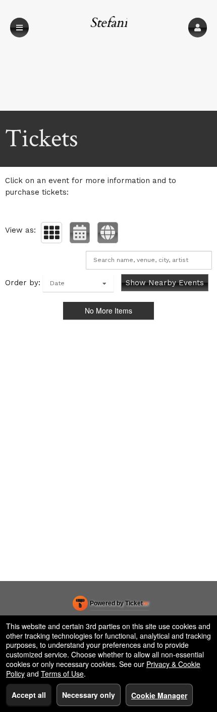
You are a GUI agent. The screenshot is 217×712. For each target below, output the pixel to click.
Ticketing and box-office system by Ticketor (111, 605)
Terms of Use (62, 674)
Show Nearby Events (165, 282)
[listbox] (78, 283)
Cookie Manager (159, 695)
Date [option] (57, 283)
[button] (197, 27)
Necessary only (88, 695)
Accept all (29, 695)
